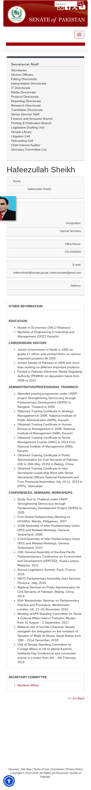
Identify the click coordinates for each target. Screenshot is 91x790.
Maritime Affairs (28, 685)
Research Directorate (26, 105)
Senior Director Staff (25, 114)
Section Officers (22, 74)
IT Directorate (20, 88)
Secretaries (19, 70)
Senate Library (21, 132)
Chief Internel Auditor (25, 145)
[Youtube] (82, 8)
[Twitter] (74, 8)
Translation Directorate (27, 110)
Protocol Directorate (25, 96)
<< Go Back (76, 698)
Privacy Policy (74, 769)
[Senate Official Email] (60, 8)
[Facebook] (67, 8)
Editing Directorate (24, 79)
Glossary (13, 769)
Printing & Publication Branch (31, 123)
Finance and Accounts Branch (32, 118)
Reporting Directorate (26, 101)
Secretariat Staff (25, 64)
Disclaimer (58, 769)
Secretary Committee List (28, 149)
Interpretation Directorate (28, 83)
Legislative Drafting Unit (27, 127)
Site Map (26, 769)
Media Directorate (23, 92)
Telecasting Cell (22, 140)
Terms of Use (42, 769)
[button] (9, 781)
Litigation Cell (20, 136)
